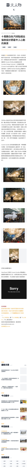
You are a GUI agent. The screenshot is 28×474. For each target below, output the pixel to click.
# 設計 (11, 466)
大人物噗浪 (6, 317)
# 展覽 (4, 466)
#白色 (15, 47)
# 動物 (11, 463)
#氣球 (9, 47)
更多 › (26, 365)
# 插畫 (17, 463)
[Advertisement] (14, 343)
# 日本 (4, 463)
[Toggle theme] (14, 9)
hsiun (13, 33)
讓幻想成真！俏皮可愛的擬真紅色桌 (12, 311)
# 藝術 (17, 461)
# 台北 (24, 466)
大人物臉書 (15, 317)
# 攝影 (17, 466)
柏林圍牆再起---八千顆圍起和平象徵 (12, 313)
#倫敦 (3, 47)
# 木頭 (11, 461)
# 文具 (24, 461)
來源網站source (5, 326)
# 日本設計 (23, 463)
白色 (6, 55)
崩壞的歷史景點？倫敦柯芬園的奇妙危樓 (12, 308)
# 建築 (4, 461)
